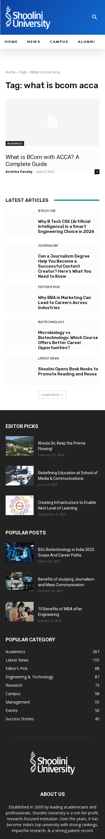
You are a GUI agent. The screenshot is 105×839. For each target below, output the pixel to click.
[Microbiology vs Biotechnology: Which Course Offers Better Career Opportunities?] (20, 335)
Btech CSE (47, 210)
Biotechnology (51, 322)
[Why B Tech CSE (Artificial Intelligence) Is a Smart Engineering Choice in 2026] (20, 223)
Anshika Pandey (19, 171)
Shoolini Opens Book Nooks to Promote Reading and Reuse (68, 371)
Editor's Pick (49, 287)
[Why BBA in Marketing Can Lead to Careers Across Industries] (20, 300)
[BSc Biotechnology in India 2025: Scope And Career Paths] (20, 552)
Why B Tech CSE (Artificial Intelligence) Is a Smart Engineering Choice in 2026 (66, 226)
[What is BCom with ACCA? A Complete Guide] (52, 122)
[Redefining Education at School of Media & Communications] (20, 475)
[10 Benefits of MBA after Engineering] (20, 611)
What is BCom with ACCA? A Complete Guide (42, 160)
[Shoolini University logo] (36, 17)
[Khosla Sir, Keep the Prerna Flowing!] (20, 446)
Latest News (48, 358)
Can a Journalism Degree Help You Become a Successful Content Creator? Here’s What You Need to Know (64, 266)
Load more (50, 394)
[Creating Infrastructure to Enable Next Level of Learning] (20, 505)
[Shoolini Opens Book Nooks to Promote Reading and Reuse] (20, 371)
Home (10, 72)
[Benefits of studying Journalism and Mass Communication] (20, 581)
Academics (14, 143)
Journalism (48, 245)
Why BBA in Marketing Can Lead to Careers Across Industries (64, 302)
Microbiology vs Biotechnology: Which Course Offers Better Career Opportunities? (68, 340)
